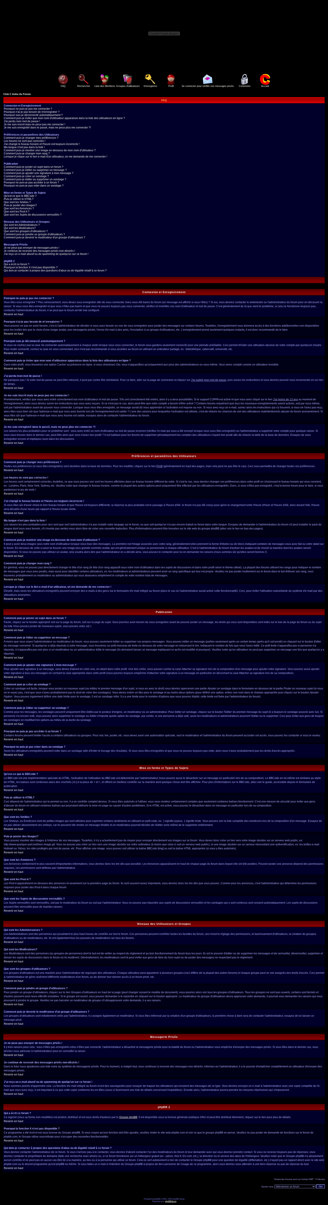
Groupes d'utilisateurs (128, 86)
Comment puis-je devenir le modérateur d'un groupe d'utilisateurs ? (44, 237)
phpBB (157, 1199)
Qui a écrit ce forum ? (16, 264)
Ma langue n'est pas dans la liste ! (24, 147)
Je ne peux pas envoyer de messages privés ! (31, 247)
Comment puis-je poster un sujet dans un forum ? (33, 166)
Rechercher (83, 86)
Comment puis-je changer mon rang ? (27, 153)
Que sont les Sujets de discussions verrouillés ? (33, 214)
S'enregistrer (150, 86)
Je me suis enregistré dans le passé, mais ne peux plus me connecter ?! (47, 127)
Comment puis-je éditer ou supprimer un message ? (35, 170)
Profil (171, 86)
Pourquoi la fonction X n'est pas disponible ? (31, 267)
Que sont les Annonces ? (19, 208)
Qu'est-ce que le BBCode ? (20, 195)
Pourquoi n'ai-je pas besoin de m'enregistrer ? (32, 111)
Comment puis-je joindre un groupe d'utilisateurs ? (34, 234)
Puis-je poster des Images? (20, 205)
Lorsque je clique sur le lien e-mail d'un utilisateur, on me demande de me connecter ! (55, 156)
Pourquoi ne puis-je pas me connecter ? (28, 108)
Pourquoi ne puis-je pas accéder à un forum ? (31, 182)
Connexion (244, 86)
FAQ (63, 86)
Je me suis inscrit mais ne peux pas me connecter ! (34, 124)
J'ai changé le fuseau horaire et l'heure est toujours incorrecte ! (41, 144)
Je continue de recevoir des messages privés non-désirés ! (39, 250)
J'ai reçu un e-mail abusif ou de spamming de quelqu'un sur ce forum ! (46, 254)
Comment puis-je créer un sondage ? (26, 176)
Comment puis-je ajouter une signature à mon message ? (38, 173)
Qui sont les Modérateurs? (20, 228)
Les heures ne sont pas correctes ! (24, 141)
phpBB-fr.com (170, 1201)
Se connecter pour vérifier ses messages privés (208, 86)
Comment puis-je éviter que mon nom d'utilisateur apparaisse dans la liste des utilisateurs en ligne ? (64, 118)
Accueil (265, 86)
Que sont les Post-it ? (16, 211)
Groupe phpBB (128, 1117)
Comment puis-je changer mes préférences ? (31, 137)
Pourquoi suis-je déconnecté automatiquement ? (33, 115)
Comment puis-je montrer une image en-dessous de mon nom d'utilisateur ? (50, 150)
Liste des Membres (104, 86)
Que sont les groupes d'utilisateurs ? (26, 231)
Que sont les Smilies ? (17, 202)
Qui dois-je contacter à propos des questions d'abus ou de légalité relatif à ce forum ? (55, 270)
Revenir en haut (13, 314)
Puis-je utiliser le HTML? (18, 199)
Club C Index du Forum (17, 94)
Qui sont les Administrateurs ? (22, 225)
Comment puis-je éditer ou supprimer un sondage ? (35, 179)
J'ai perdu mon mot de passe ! (22, 121)
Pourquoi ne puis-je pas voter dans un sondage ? (34, 185)
